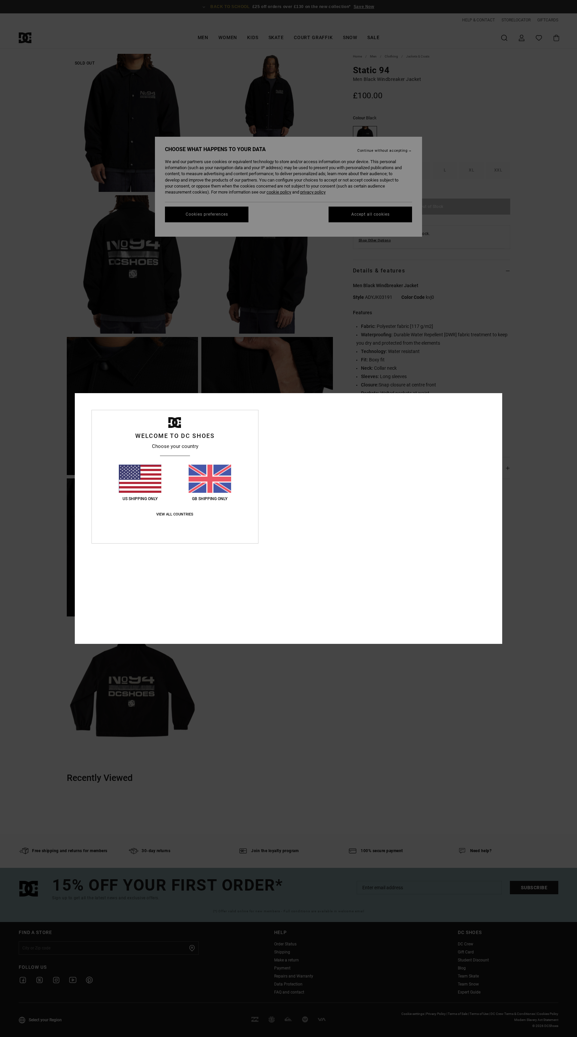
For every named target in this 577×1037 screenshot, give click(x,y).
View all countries (174, 514)
